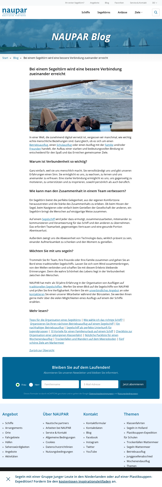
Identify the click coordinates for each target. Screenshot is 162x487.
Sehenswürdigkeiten (17, 447)
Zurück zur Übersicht (41, 350)
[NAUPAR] (14, 12)
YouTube (91, 451)
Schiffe (86, 12)
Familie (109, 145)
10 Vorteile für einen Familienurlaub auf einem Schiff (82, 331)
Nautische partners (57, 423)
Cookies (50, 442)
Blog (107, 2)
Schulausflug (64, 145)
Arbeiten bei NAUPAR (58, 428)
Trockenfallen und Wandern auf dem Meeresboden (85, 339)
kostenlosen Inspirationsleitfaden (85, 481)
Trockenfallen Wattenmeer (143, 442)
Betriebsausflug (38, 145)
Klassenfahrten (136, 423)
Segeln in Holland (137, 428)
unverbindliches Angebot (104, 290)
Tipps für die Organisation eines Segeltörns (55, 320)
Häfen (8, 442)
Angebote (94, 2)
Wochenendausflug (138, 461)
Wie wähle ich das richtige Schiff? (103, 320)
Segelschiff (48, 219)
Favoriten (119, 2)
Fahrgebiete (12, 437)
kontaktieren (37, 294)
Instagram (92, 442)
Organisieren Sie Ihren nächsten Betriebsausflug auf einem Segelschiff (72, 323)
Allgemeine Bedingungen (60, 437)
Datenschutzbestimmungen (101, 393)
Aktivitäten (11, 456)
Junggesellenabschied (140, 456)
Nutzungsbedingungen (128, 393)
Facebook (92, 437)
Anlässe (122, 12)
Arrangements (13, 428)
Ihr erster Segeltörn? (74, 2)
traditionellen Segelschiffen (45, 286)
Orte (8, 432)
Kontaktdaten (94, 428)
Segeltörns (103, 12)
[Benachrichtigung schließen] (8, 479)
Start (5, 58)
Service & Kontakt (138, 2)
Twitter (90, 447)
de (153, 2)
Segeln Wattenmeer (138, 447)
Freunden (35, 148)
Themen (132, 466)
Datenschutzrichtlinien (59, 447)
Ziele (137, 12)
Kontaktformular (96, 423)
